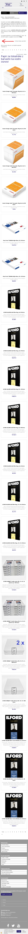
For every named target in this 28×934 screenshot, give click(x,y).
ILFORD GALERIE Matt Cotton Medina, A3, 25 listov (14, 818)
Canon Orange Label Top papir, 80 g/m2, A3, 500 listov (14, 129)
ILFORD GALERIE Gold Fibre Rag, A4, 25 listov (14, 466)
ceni (22, 54)
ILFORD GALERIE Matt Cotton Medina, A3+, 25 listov (14, 779)
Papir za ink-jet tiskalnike (9, 17)
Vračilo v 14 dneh (5, 857)
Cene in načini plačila (6, 846)
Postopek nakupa (5, 844)
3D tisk (4, 902)
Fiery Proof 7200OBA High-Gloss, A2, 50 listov (14, 240)
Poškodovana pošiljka (6, 859)
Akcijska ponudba (5, 881)
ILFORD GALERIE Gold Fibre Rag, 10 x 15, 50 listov (14, 543)
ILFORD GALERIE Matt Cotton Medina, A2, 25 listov (14, 740)
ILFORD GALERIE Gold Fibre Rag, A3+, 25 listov (14, 389)
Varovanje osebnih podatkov (7, 872)
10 (25, 49)
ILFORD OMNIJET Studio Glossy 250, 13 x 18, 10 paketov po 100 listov (14, 622)
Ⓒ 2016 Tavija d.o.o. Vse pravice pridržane (9, 917)
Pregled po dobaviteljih (6, 886)
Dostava (3, 848)
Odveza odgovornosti (6, 873)
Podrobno (4, 13)
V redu (18, 931)
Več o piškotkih (24, 931)
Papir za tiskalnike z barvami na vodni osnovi (10, 18)
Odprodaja (4, 885)
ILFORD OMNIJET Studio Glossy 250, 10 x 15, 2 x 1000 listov (14, 661)
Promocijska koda (5, 849)
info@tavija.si (8, 915)
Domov (2, 17)
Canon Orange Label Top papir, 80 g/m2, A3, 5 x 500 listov (14, 92)
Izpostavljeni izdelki (5, 883)
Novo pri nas (4, 880)
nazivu (25, 54)
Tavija (4, 905)
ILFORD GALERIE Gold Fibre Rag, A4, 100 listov (14, 427)
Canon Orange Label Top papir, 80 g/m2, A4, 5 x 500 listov (14, 166)
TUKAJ (20, 36)
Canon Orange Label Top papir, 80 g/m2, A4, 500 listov (14, 204)
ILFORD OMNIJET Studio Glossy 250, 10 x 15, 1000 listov (14, 701)
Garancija (3, 862)
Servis (3, 864)
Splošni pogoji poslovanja (7, 870)
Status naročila (4, 851)
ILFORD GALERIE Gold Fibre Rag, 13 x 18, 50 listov (14, 504)
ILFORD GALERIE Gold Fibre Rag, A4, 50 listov (14, 312)
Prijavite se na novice (6, 894)
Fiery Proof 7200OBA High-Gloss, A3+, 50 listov (14, 276)
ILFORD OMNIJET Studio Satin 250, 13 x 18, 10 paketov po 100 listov (14, 582)
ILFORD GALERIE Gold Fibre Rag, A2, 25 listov (14, 350)
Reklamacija (4, 861)
